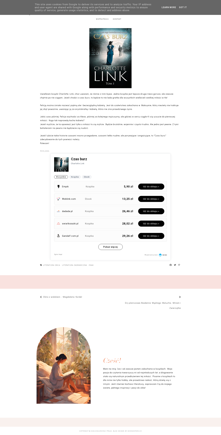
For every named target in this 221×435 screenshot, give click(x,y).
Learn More (169, 7)
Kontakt (117, 19)
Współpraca (102, 19)
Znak (91, 265)
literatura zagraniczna (74, 265)
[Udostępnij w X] (175, 265)
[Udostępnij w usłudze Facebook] (170, 265)
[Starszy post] (176, 297)
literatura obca (51, 265)
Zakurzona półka (103, 431)
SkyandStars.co (134, 431)
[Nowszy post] (83, 297)
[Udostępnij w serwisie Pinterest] (179, 265)
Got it (183, 7)
